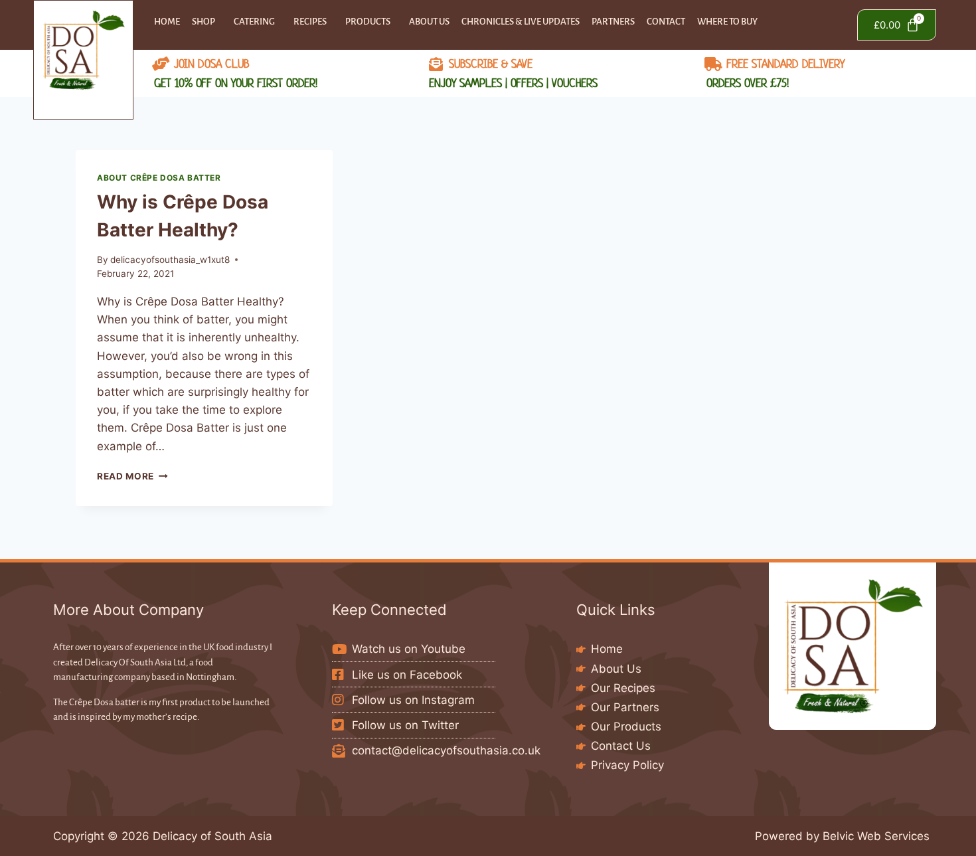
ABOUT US (429, 22)
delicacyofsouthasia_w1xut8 (170, 259)
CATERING (254, 22)
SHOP (203, 22)
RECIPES (310, 22)
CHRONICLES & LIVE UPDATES (520, 22)
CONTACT (666, 22)
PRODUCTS (367, 22)
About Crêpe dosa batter (159, 178)
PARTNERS (613, 22)
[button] (207, 22)
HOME (167, 22)
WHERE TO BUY (727, 22)
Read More (132, 476)
